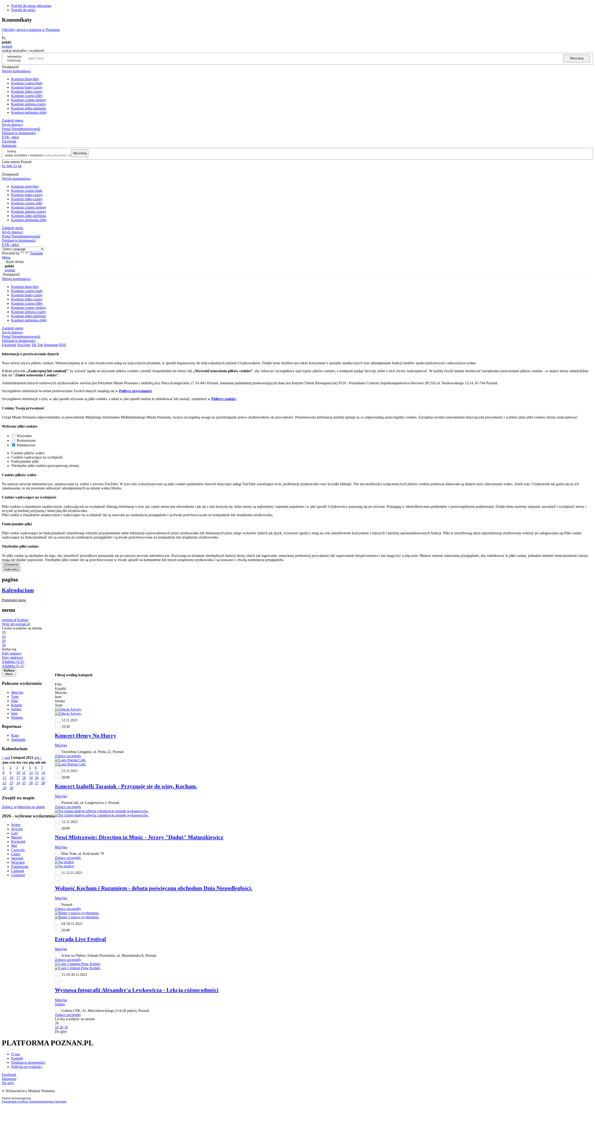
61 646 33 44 (11, 166)
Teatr (15, 697)
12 (31, 773)
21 (43, 778)
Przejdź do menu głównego (31, 6)
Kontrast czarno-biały (27, 83)
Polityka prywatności (26, 1067)
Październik (19, 867)
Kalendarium (18, 590)
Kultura (22, 620)
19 (31, 778)
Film (14, 701)
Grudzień (18, 875)
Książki (16, 705)
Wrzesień (18, 862)
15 (4, 778)
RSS (62, 345)
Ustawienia (11, 564)
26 (31, 783)
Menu (6, 257)
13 (37, 773)
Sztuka (16, 709)
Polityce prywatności (135, 391)
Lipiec (15, 854)
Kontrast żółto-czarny (27, 92)
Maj (14, 846)
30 (11, 788)
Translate (36, 253)
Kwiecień (18, 841)
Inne (14, 713)
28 (43, 783)
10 (18, 773)
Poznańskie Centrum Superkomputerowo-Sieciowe (34, 1101)
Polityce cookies (223, 399)
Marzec (16, 837)
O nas (15, 1054)
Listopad (17, 871)
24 (18, 783)
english (7, 46)
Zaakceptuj (11, 569)
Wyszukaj (576, 58)
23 (11, 783)
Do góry (61, 1032)
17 (18, 778)
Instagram (9, 145)
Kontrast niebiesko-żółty (29, 112)
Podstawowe (26, 445)
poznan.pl (9, 620)
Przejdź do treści (23, 10)
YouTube (23, 345)
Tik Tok (37, 345)
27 (37, 783)
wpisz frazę (18, 58)
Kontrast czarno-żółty (27, 96)
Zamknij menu (12, 120)
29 (4, 788)
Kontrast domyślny (25, 79)
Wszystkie (24, 436)
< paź (6, 757)
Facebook (9, 141)
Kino (15, 735)
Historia (17, 717)
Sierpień (17, 858)
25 (24, 783)
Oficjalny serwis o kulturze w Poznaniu (31, 30)
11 (24, 773)
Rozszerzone (26, 440)
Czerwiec (18, 850)
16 (11, 778)
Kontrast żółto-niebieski (28, 108)
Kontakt (17, 1058)
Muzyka (17, 692)
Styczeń (17, 829)
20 (37, 778)
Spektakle (18, 740)
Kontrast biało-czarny (27, 87)
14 (43, 773)
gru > (38, 757)
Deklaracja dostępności (28, 1062)
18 (24, 778)
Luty (14, 833)
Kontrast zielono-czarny (28, 104)
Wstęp (15, 825)
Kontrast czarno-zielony (28, 100)
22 (4, 783)
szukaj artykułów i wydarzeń (24, 155)
